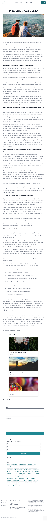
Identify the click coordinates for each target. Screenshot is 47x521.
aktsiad (8, 464)
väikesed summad (20, 483)
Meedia (26, 2)
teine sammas (14, 482)
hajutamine (16, 467)
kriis (33, 473)
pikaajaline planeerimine (12, 478)
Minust (16, 2)
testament (21, 482)
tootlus (30, 482)
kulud (8, 475)
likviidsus (26, 475)
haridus (21, 467)
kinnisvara (25, 471)
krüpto (37, 473)
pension (29, 476)
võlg (8, 485)
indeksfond (9, 469)
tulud (8, 483)
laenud (13, 475)
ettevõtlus (16, 466)
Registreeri (23, 453)
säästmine (36, 480)
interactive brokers (27, 469)
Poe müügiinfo (4, 500)
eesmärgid (9, 466)
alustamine (14, 464)
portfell (27, 478)
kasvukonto (19, 471)
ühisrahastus (13, 485)
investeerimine (36, 469)
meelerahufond (17, 476)
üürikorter (20, 485)
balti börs (30, 464)
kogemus (9, 473)
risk (25, 480)
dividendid (36, 464)
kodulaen (37, 471)
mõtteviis (24, 476)
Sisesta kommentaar (25, 433)
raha (21, 480)
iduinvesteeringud (33, 467)
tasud (8, 482)
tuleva (35, 482)
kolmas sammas (22, 473)
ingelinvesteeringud (18, 469)
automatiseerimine (22, 464)
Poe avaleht (3, 499)
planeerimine (21, 478)
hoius (26, 467)
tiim (26, 482)
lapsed (17, 475)
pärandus (33, 478)
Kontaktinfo (3, 505)
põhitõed (9, 480)
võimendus (28, 483)
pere (34, 476)
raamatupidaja (16, 480)
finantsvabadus (30, 466)
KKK (31, 2)
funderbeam (9, 467)
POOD (43, 2)
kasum (13, 471)
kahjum (8, 471)
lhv (21, 475)
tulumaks (13, 483)
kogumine (15, 473)
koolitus (29, 473)
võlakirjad (35, 483)
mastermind (9, 476)
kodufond (31, 471)
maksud (31, 475)
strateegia (30, 480)
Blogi (21, 2)
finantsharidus (22, 466)
